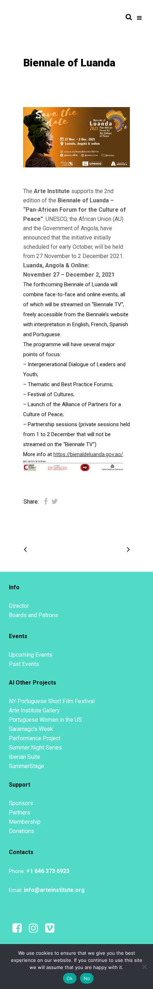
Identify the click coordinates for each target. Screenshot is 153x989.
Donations (21, 831)
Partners (19, 812)
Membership (25, 821)
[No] (144, 966)
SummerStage (26, 766)
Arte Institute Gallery (34, 710)
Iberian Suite (24, 756)
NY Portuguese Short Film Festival (52, 701)
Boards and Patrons (33, 615)
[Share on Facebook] (46, 501)
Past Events (24, 664)
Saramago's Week (31, 729)
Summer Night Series (35, 747)
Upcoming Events (30, 654)
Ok (70, 978)
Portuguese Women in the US (45, 719)
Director (19, 605)
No (87, 978)
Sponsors (21, 803)
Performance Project (34, 738)
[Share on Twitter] (54, 501)
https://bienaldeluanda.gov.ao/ (88, 454)
